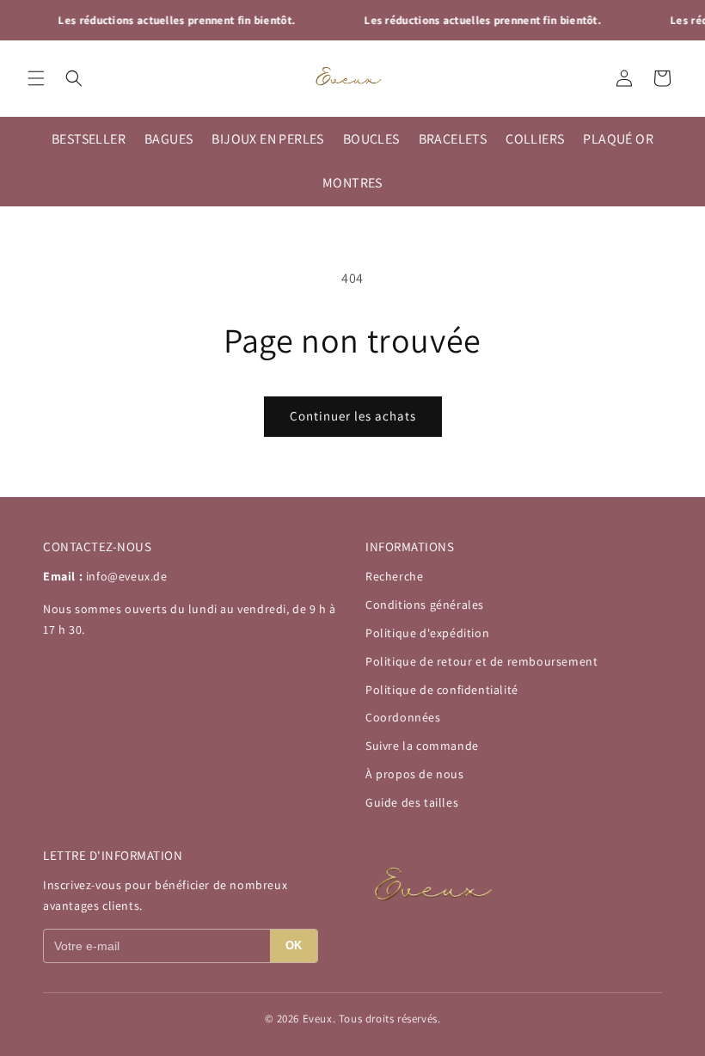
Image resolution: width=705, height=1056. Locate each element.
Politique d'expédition (427, 633)
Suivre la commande (422, 745)
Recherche (394, 576)
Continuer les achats (353, 416)
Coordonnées (403, 717)
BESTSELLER (89, 139)
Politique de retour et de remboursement (481, 661)
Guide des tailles (411, 802)
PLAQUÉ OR (618, 139)
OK (293, 945)
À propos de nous (414, 774)
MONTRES (352, 183)
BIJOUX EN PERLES (267, 139)
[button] (36, 78)
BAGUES (168, 139)
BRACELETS (453, 139)
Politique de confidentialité (441, 689)
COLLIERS (535, 139)
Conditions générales (424, 604)
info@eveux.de (127, 576)
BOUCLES (371, 139)
